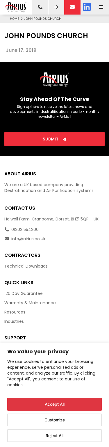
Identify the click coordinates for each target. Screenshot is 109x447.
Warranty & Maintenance (30, 303)
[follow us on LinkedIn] (87, 7)
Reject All (54, 435)
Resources (14, 312)
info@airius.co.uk (27, 239)
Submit (51, 139)
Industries (14, 321)
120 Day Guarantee (23, 293)
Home (14, 19)
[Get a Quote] (56, 7)
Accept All (55, 404)
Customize (54, 419)
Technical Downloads (26, 266)
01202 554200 (24, 229)
